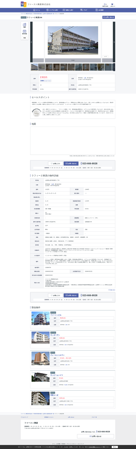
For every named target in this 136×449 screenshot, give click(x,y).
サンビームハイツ (56, 375)
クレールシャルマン (57, 355)
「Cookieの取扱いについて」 (94, 447)
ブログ (85, 10)
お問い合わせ (109, 17)
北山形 (65, 384)
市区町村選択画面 (37, 13)
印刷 (24, 37)
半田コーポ (54, 395)
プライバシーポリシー (71, 443)
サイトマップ (81, 443)
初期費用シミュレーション (45, 80)
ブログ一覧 (94, 417)
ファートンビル (55, 315)
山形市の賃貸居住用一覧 (48, 13)
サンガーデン (55, 335)
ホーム (38, 10)
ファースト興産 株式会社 (26, 13)
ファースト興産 (31, 423)
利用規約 (63, 443)
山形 (85, 77)
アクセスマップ (24, 417)
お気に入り (56, 163)
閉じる (114, 447)
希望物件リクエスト (49, 417)
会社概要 (100, 10)
